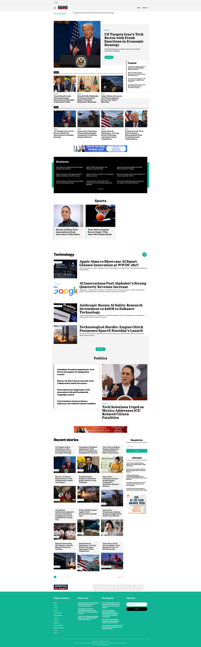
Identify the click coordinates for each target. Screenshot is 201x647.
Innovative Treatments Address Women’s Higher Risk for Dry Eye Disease (112, 513)
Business (80, 500)
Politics (105, 403)
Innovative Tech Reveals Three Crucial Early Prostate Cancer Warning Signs (135, 484)
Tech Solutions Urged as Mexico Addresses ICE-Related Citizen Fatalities (76, 402)
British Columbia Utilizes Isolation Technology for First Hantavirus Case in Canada (111, 605)
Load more (100, 189)
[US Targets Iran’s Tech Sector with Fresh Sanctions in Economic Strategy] (77, 44)
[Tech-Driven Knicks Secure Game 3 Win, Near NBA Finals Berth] (100, 216)
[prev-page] (74, 15)
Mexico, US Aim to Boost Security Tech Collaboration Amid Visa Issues (136, 74)
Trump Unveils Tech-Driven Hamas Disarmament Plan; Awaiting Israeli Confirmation (134, 135)
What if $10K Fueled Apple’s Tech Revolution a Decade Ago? (97, 168)
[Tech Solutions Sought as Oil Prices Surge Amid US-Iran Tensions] (88, 494)
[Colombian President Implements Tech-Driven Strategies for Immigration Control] (88, 464)
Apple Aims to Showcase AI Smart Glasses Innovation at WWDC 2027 (109, 263)
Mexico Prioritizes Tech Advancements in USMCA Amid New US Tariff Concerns (69, 175)
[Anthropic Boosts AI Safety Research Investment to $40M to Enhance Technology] (65, 312)
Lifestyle (104, 470)
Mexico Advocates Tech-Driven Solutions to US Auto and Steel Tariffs (131, 175)
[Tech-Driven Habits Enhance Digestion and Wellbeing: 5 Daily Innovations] (112, 464)
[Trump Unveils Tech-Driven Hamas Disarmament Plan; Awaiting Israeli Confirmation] (136, 118)
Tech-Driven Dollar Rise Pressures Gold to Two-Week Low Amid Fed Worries (130, 182)
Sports (57, 537)
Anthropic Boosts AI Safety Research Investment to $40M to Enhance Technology (111, 308)
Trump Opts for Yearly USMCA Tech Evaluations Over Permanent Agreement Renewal (99, 183)
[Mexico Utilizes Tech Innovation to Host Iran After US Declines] (68, 216)
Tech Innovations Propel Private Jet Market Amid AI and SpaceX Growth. (69, 182)
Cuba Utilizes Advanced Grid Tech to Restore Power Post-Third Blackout (111, 99)
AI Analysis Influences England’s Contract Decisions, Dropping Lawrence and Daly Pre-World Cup (64, 514)
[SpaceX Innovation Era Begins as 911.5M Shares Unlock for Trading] (65, 561)
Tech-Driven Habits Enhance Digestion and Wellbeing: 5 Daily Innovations (136, 68)
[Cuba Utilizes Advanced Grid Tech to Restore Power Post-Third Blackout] (112, 84)
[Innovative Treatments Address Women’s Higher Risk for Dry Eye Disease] (112, 527)
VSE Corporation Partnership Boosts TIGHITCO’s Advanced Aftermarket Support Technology (110, 613)
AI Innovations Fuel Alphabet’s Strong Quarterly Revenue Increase (112, 285)
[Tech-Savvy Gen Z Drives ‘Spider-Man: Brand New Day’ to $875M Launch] (112, 561)
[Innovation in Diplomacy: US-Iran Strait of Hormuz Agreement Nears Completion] (112, 118)
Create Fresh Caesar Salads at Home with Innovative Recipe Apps (136, 489)
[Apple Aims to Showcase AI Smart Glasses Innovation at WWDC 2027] (65, 269)
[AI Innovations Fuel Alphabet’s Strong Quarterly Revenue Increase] (65, 290)
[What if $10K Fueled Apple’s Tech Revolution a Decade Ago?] (88, 527)
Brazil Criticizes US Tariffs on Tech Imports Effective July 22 (100, 175)
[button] (145, 7)
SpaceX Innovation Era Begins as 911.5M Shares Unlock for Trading (129, 168)
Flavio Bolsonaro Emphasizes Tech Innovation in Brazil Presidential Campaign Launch (73, 392)
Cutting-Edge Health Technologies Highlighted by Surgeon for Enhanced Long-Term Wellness (136, 477)
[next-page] (76, 15)
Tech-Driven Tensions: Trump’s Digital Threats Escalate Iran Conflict (110, 621)
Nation (56, 93)
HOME (138, 8)
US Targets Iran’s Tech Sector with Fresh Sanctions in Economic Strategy (93, 13)
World (106, 30)
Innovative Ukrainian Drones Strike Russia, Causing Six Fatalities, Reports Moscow (87, 134)
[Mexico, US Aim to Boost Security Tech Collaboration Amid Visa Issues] (65, 494)
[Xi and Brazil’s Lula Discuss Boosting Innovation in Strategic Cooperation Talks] (65, 84)
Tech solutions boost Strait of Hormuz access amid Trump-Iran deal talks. (112, 627)
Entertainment (106, 566)
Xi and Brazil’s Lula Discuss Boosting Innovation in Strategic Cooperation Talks (64, 99)
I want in (137, 451)
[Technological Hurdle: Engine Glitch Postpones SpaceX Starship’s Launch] (65, 334)
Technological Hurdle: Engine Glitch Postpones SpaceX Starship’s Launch (111, 328)
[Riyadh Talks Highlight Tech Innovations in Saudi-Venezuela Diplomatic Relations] (88, 84)
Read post (109, 57)
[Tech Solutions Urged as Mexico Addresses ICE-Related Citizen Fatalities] (124, 382)
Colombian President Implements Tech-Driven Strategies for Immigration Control (76, 372)
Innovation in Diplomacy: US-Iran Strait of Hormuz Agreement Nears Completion (110, 135)
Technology (58, 262)
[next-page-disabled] (57, 240)
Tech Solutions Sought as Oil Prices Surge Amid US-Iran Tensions (136, 80)
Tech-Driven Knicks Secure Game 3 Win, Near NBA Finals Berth (99, 232)
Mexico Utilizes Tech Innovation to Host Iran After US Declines (68, 232)
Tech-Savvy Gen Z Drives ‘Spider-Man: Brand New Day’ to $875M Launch (111, 546)
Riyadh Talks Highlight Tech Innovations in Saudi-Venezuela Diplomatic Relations (87, 99)
